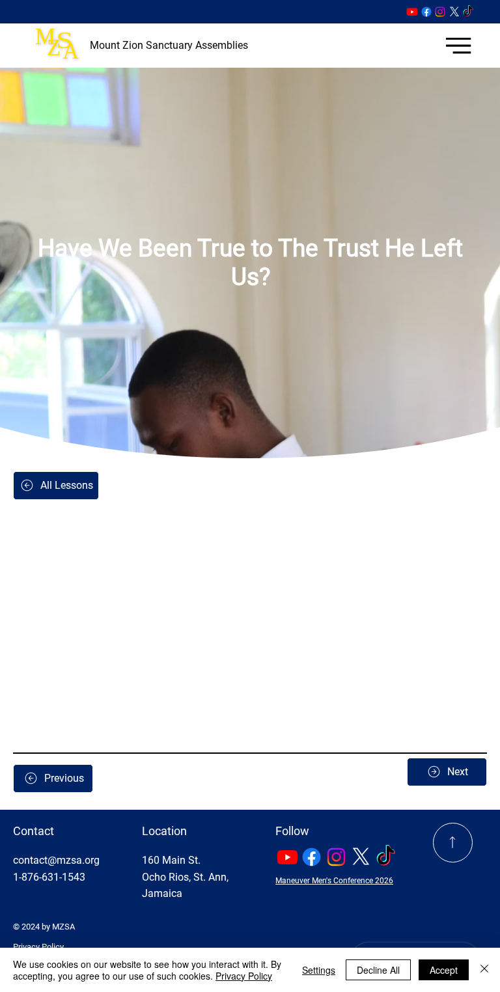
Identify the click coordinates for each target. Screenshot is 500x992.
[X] (454, 11)
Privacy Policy (38, 947)
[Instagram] (440, 11)
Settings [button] (318, 969)
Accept (444, 969)
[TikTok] (468, 11)
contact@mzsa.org (56, 860)
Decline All (378, 969)
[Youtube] (412, 11)
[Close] (484, 970)
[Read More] (453, 842)
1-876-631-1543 (49, 877)
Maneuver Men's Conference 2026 (334, 880)
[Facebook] (426, 11)
